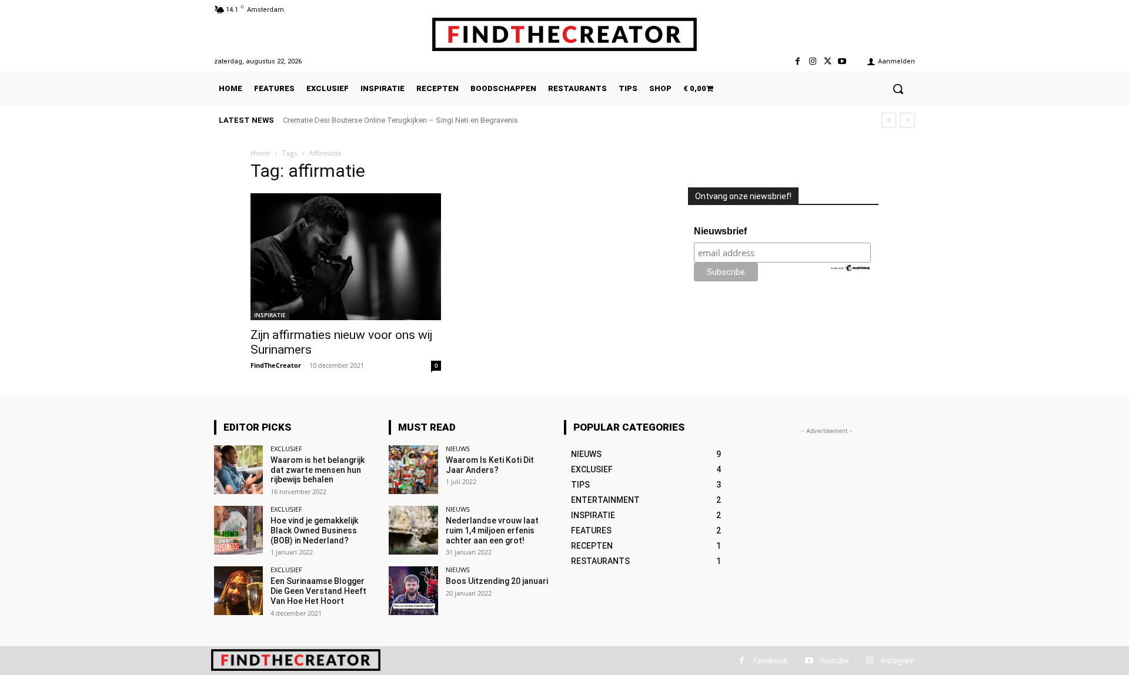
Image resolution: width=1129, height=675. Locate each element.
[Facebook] (797, 61)
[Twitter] (827, 61)
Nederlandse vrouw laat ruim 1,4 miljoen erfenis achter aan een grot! (492, 530)
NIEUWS (458, 448)
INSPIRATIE (270, 315)
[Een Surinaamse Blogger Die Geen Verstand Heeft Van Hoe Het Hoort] (238, 590)
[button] (898, 89)
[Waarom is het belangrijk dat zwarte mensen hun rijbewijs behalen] (238, 469)
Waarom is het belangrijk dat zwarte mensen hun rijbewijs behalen (317, 470)
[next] (907, 120)
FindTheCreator (275, 365)
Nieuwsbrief (720, 231)
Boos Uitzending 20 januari (497, 581)
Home (260, 153)
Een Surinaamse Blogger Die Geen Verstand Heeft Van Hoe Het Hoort (318, 591)
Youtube (834, 660)
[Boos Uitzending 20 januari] (413, 590)
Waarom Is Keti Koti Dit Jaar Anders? (490, 465)
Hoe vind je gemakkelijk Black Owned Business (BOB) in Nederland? (314, 530)
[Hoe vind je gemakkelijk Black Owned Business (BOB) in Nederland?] (238, 530)
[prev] (888, 120)
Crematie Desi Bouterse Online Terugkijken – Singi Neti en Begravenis (400, 120)
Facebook (770, 660)
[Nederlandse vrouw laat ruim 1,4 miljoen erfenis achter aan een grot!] (413, 530)
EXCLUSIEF (286, 448)
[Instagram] (812, 61)
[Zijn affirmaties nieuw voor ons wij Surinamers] (345, 256)
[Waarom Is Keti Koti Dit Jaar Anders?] (413, 469)
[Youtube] (842, 61)
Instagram (898, 660)
